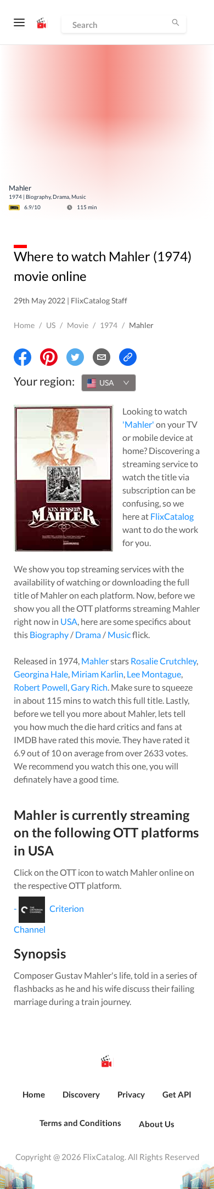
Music (119, 634)
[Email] (101, 357)
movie (77, 325)
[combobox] (108, 383)
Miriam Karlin (97, 674)
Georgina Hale (41, 674)
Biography (49, 634)
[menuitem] (34, 1100)
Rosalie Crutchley (163, 661)
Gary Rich (89, 687)
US (50, 325)
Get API (177, 1094)
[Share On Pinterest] (49, 357)
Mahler (95, 661)
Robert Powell (40, 687)
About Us (156, 1124)
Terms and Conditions (80, 1123)
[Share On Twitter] (75, 357)
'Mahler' (138, 424)
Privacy (131, 1094)
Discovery (81, 1094)
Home (24, 325)
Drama (88, 634)
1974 (108, 325)
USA (68, 621)
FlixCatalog (172, 516)
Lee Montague (154, 674)
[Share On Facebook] (22, 357)
